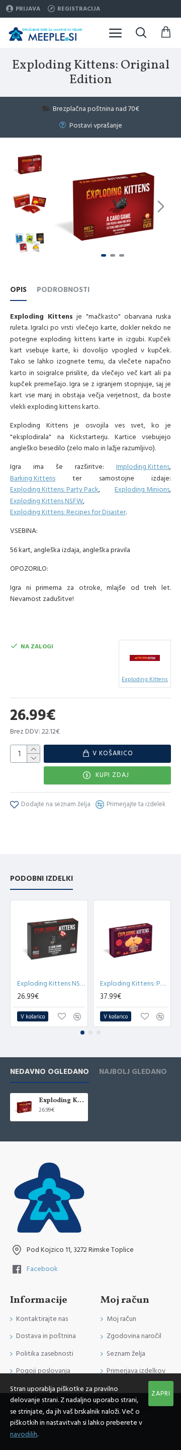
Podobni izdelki (41, 879)
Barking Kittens (32, 478)
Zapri (160, 1393)
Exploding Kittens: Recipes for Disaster (68, 512)
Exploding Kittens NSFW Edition (51, 983)
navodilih (23, 1434)
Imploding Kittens (142, 467)
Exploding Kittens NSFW (46, 501)
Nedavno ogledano (49, 1072)
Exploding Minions (142, 490)
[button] (64, 206)
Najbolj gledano (133, 1072)
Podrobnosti (63, 290)
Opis (18, 290)
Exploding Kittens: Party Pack (54, 490)
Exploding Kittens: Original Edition (61, 1101)
